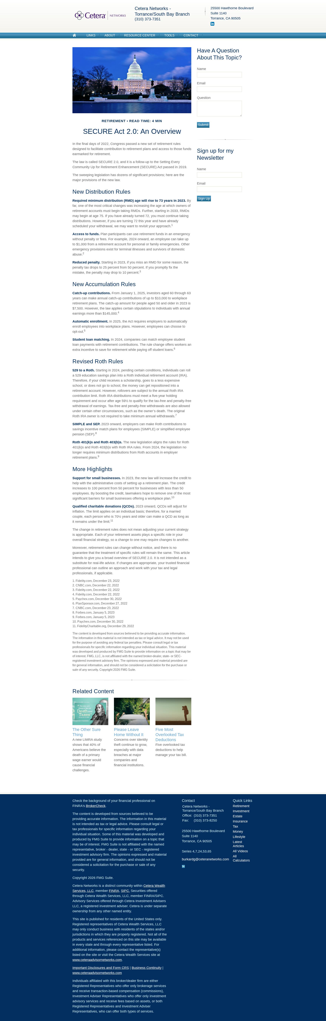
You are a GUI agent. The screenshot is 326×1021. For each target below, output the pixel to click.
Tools (169, 35)
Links (91, 35)
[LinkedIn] (212, 24)
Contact (191, 35)
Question (204, 98)
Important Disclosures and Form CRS (100, 968)
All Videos (240, 851)
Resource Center (139, 35)
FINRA (114, 891)
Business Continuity (146, 968)
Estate (237, 816)
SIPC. (125, 891)
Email (201, 83)
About (110, 35)
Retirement (241, 806)
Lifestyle (239, 837)
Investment (241, 811)
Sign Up (204, 198)
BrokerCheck (95, 806)
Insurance (240, 821)
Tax (235, 826)
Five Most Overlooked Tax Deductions (169, 734)
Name (201, 69)
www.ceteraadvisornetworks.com (97, 960)
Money (238, 831)
